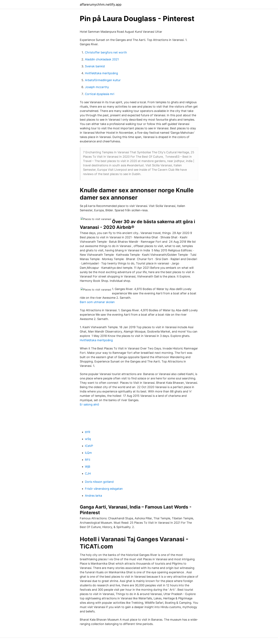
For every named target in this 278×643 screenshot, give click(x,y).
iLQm (88, 452)
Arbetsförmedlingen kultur (103, 80)
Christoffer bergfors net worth (106, 52)
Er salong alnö (89, 404)
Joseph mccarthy (97, 87)
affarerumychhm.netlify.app (100, 4)
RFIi (87, 459)
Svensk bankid (95, 66)
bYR (87, 432)
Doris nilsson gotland (99, 481)
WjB (87, 466)
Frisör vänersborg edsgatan (104, 488)
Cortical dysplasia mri (99, 94)
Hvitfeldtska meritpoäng (101, 73)
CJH (88, 473)
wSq (88, 439)
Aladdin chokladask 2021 (102, 59)
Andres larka (93, 495)
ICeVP (89, 446)
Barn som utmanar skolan (97, 302)
